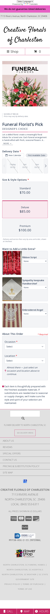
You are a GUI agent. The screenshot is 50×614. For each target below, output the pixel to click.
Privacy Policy (12, 584)
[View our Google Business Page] (25, 482)
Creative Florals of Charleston (25, 35)
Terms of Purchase (33, 584)
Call (9, 611)
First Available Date (36, 155)
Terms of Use (25, 589)
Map (26, 611)
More (6, 143)
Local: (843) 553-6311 (25, 504)
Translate (33, 4)
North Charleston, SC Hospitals (25, 569)
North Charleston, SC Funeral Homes (24, 565)
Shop (14, 51)
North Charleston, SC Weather (19, 574)
